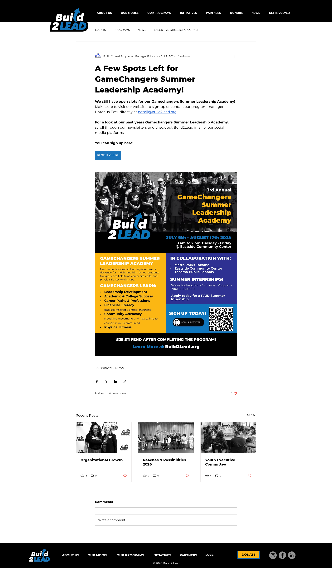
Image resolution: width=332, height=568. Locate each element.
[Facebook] (282, 555)
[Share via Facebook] (97, 381)
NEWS (142, 30)
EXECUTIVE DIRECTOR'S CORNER (176, 30)
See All (251, 415)
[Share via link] (125, 381)
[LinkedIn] (291, 555)
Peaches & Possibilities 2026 (164, 462)
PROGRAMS (122, 30)
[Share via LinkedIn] (115, 381)
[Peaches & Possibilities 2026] (166, 437)
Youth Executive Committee (220, 462)
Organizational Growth (102, 460)
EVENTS (100, 30)
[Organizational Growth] (103, 437)
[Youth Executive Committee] (228, 437)
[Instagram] (273, 555)
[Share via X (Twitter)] (106, 381)
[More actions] (234, 56)
